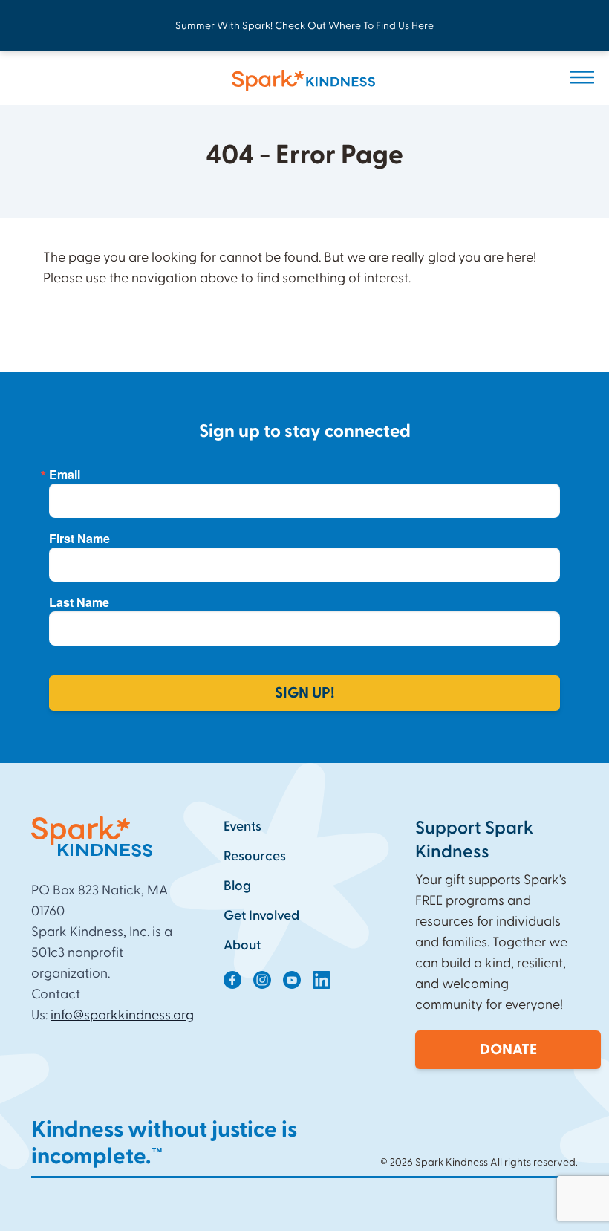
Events (242, 826)
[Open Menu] (582, 77)
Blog (237, 886)
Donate (508, 1049)
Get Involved (261, 915)
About (242, 945)
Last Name (79, 602)
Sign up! (304, 693)
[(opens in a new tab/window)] (232, 980)
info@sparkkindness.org (122, 1015)
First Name (79, 539)
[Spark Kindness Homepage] (284, 80)
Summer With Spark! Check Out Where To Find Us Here (304, 26)
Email (64, 475)
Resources (255, 856)
